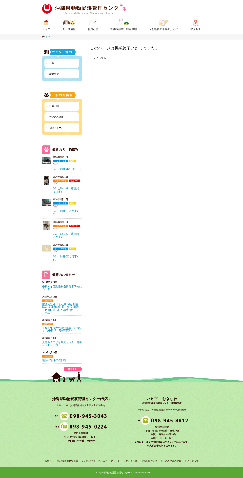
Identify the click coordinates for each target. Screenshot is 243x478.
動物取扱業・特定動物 (123, 29)
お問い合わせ (130, 461)
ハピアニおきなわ (162, 399)
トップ (46, 29)
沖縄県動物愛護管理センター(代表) (81, 399)
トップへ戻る (98, 58)
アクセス (195, 29)
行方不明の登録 (149, 461)
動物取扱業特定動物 (67, 461)
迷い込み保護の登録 (170, 461)
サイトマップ (192, 461)
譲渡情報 (48, 300)
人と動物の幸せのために (163, 29)
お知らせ (93, 29)
